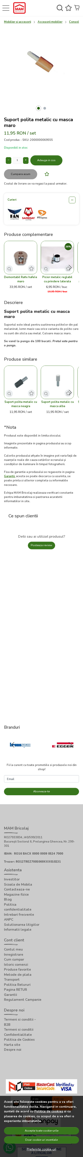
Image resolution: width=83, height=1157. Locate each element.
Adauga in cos (46, 160)
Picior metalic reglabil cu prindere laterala (57, 279)
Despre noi (12, 1049)
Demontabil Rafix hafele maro (20, 279)
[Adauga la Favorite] (46, 174)
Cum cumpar (14, 959)
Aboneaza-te (41, 791)
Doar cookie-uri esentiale (41, 1140)
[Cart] (77, 8)
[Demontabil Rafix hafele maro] (20, 257)
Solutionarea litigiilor (21, 924)
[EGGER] (63, 753)
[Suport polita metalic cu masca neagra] (20, 382)
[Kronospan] (20, 753)
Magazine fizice (16, 894)
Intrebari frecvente (19, 914)
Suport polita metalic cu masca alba (57, 404)
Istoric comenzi (16, 964)
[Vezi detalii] (9, 269)
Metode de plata (17, 974)
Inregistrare (13, 954)
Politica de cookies (48, 1111)
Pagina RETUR (15, 989)
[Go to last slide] (13, 744)
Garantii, (9, 476)
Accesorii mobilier (50, 22)
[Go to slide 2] (44, 108)
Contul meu (13, 949)
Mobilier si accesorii (17, 22)
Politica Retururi (17, 984)
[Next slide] (70, 267)
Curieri (12, 200)
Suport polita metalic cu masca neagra (20, 404)
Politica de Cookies (19, 1039)
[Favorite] (68, 8)
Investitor (12, 879)
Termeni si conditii (18, 1029)
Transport (12, 979)
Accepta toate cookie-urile (41, 1131)
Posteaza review (41, 545)
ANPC (8, 919)
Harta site (12, 1045)
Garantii (10, 995)
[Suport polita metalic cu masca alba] (57, 382)
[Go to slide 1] (38, 108)
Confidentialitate (18, 1034)
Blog (8, 899)
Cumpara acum (20, 174)
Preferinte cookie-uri (41, 1149)
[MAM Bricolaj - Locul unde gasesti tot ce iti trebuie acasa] (20, 8)
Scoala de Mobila (18, 884)
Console (75, 22)
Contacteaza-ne (17, 889)
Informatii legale (17, 929)
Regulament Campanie (22, 999)
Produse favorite (17, 969)
